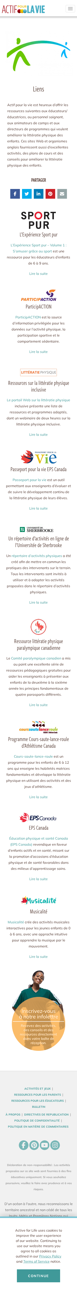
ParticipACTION (28, 317)
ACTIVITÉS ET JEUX (37, 1088)
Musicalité (16, 922)
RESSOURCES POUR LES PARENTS (37, 1094)
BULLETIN (38, 1106)
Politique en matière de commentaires (38, 1126)
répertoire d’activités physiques (37, 556)
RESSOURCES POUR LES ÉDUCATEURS (37, 1100)
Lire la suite (38, 273)
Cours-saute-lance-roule (33, 756)
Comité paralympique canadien (36, 658)
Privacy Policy (50, 1256)
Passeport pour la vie (29, 480)
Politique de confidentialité (37, 1120)
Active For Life (23, 10)
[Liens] (38, 52)
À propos (13, 1114)
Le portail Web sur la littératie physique (38, 400)
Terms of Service (36, 1261)
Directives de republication (46, 1114)
